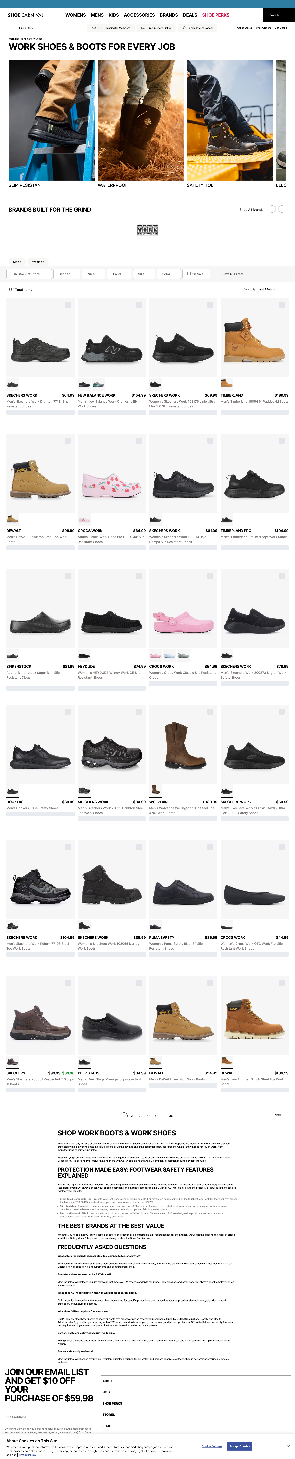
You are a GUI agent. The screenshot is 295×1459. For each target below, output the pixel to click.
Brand (116, 274)
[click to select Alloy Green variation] (98, 384)
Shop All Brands (251, 210)
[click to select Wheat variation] (227, 384)
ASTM (171, 1187)
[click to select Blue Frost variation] (169, 655)
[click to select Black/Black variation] (155, 926)
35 (171, 1115)
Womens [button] (75, 15)
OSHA (161, 1187)
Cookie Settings (212, 1446)
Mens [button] (97, 15)
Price (91, 274)
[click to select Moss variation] (183, 655)
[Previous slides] (272, 209)
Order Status (244, 27)
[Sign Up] (92, 1417)
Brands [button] (169, 15)
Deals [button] (190, 15)
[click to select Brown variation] (155, 791)
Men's (17, 261)
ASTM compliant (154, 1160)
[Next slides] (281, 209)
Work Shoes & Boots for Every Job (92, 46)
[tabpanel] (147, 125)
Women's (38, 261)
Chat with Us (263, 27)
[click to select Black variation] (12, 384)
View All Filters (232, 274)
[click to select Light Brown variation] (227, 1062)
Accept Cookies (239, 1446)
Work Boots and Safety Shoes (25, 38)
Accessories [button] (139, 15)
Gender (64, 274)
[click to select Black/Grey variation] (84, 384)
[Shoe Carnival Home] (25, 15)
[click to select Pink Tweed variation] (155, 655)
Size (141, 274)
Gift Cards (281, 27)
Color (166, 274)
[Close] (288, 1446)
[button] (20, 28)
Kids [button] (114, 15)
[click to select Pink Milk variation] (84, 519)
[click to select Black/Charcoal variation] (84, 791)
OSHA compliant (130, 1160)
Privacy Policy (27, 1454)
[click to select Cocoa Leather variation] (12, 1062)
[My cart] (256, 15)
